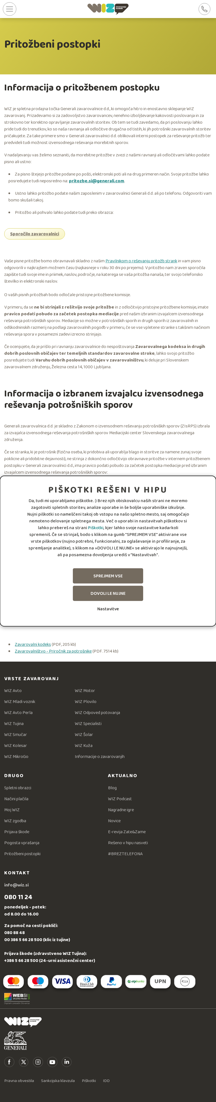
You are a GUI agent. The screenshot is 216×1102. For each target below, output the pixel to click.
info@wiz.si (16, 885)
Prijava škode (16, 831)
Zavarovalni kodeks (33, 644)
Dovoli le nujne (108, 593)
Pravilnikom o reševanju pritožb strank (141, 261)
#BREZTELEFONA (125, 853)
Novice (114, 820)
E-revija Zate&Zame (127, 831)
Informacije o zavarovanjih (100, 756)
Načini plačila (16, 798)
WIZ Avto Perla (18, 712)
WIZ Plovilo (85, 701)
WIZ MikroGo (16, 756)
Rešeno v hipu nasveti (128, 842)
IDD (106, 1080)
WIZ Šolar (84, 734)
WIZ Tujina (14, 723)
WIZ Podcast (120, 798)
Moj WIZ (12, 809)
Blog (112, 787)
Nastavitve (108, 609)
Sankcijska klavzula (58, 1080)
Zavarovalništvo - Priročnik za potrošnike (53, 651)
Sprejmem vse (108, 576)
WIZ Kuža (84, 745)
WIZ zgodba (15, 820)
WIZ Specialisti (88, 723)
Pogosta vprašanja (21, 842)
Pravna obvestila (19, 1080)
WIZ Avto (13, 690)
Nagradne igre (121, 809)
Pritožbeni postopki (22, 853)
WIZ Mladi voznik (19, 701)
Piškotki (96, 527)
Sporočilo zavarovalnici (34, 233)
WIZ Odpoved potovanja (97, 712)
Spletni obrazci (17, 787)
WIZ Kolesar (15, 745)
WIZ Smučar (15, 734)
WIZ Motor (85, 690)
